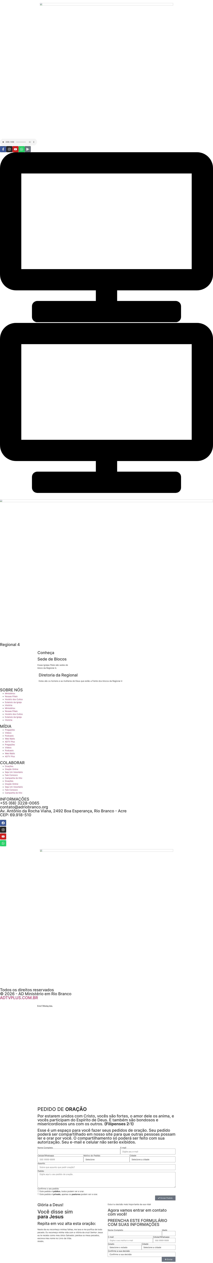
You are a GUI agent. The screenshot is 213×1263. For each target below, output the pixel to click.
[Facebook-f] (3, 149)
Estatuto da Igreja (13, 702)
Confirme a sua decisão (119, 1251)
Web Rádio (10, 738)
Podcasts (9, 735)
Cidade (133, 1156)
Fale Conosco (11, 775)
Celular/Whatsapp (45, 1156)
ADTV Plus (10, 741)
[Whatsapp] (21, 149)
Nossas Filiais (11, 696)
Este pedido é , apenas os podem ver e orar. (69, 1194)
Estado (111, 1244)
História (8, 705)
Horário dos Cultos (14, 699)
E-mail (123, 1148)
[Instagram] (9, 149)
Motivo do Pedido (91, 1156)
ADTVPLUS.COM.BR (19, 997)
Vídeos (8, 733)
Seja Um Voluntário (14, 772)
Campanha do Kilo (13, 778)
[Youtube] (15, 149)
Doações (9, 766)
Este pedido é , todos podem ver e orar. (62, 1191)
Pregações (10, 730)
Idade (164, 1230)
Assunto (41, 1163)
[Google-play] (28, 149)
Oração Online (11, 769)
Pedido (40, 1171)
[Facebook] (3, 823)
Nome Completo (45, 1148)
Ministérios (10, 693)
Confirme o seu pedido (48, 1189)
